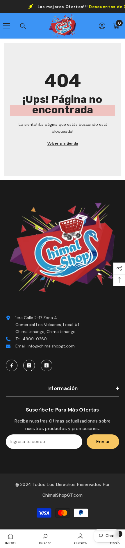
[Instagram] (29, 365)
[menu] (6, 25)
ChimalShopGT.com (62, 495)
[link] (44, 539)
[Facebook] (11, 365)
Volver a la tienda (62, 143)
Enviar (103, 441)
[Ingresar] (102, 26)
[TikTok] (46, 365)
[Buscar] (22, 26)
